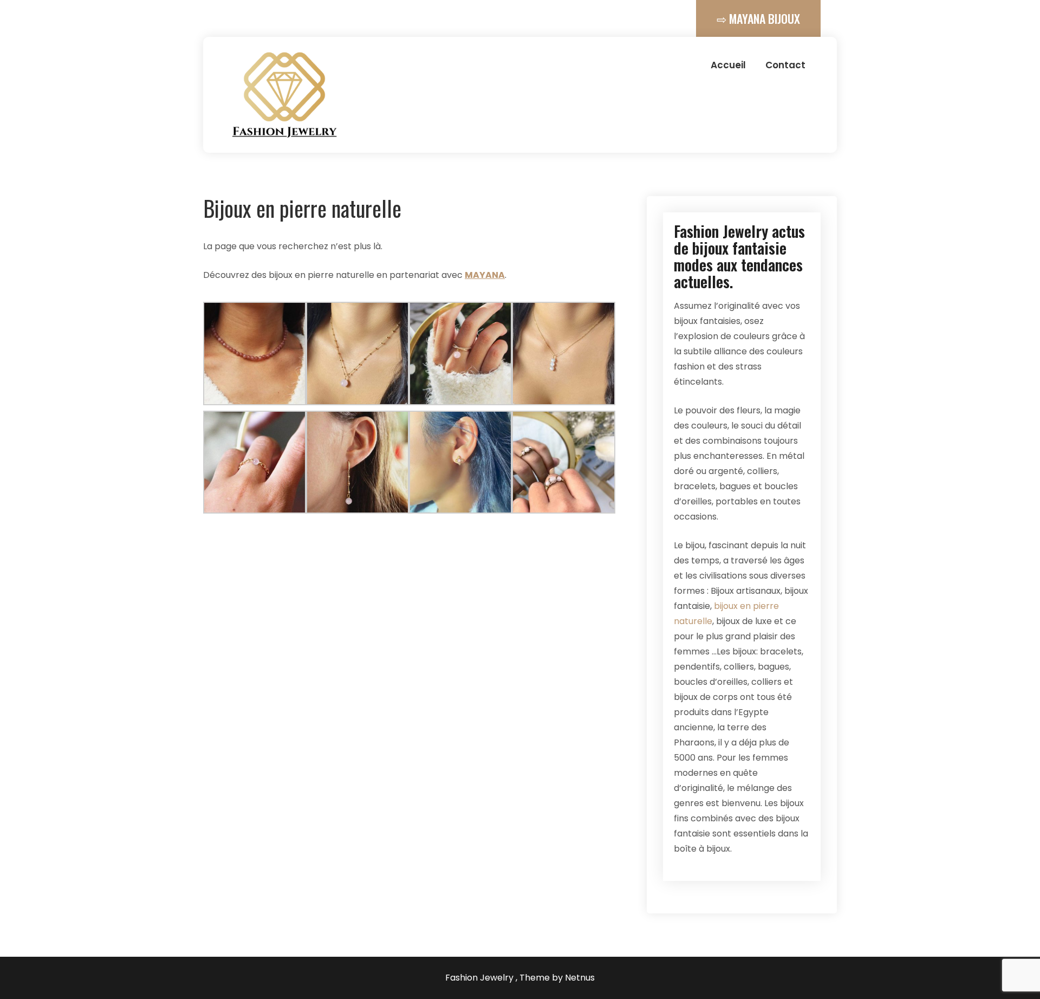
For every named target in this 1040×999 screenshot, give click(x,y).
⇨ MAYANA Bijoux (758, 18)
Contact (785, 65)
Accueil (728, 65)
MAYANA (485, 275)
